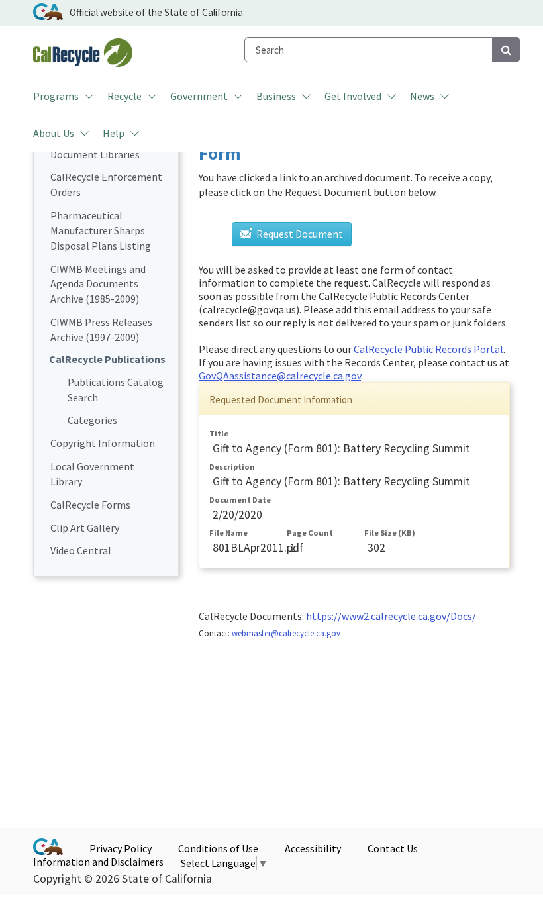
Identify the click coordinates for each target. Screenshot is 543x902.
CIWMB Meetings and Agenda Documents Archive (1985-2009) (98, 284)
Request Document (298, 233)
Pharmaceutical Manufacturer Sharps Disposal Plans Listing (100, 230)
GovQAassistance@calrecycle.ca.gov (280, 375)
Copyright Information (102, 443)
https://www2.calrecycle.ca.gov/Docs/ (391, 616)
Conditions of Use (218, 848)
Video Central (80, 550)
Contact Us (393, 848)
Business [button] (276, 96)
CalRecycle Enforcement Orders (106, 184)
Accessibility (313, 848)
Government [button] (199, 96)
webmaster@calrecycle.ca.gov (286, 633)
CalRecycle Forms (90, 504)
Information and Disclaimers (98, 861)
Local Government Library (92, 474)
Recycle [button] (124, 96)
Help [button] (113, 133)
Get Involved (352, 96)
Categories (92, 419)
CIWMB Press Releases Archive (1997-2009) (101, 329)
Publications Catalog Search (116, 390)
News (422, 96)
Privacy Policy (120, 848)
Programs (56, 96)
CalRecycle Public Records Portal (428, 349)
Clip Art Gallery (84, 527)
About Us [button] (53, 133)
